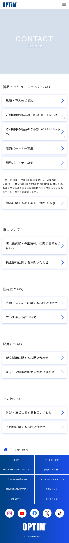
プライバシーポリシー (17, 479)
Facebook (34, 513)
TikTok (59, 513)
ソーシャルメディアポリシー (52, 479)
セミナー (17, 459)
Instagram (9, 513)
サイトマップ (52, 498)
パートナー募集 (52, 459)
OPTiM (11, 4)
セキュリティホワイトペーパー (17, 469)
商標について (52, 489)
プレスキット (17, 498)
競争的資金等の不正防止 (17, 489)
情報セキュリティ (52, 469)
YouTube (22, 513)
